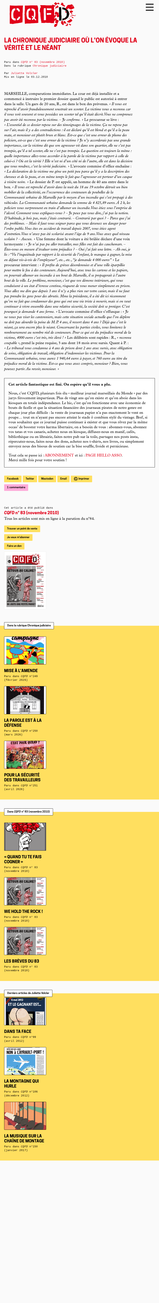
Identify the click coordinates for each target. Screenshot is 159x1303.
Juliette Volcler (24, 73)
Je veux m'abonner (18, 537)
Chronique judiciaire (49, 65)
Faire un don (14, 546)
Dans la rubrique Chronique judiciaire (29, 625)
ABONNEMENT (59, 455)
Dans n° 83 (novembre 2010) (28, 811)
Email (63, 478)
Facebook (13, 478)
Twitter (30, 478)
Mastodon (47, 478)
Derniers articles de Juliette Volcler (28, 993)
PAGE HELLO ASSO (104, 455)
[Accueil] (40, 14)
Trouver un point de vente (22, 528)
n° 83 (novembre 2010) (31, 513)
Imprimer (83, 478)
